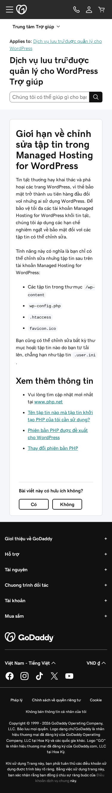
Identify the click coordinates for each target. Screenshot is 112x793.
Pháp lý (16, 700)
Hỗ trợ (12, 554)
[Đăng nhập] (89, 9)
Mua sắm (14, 616)
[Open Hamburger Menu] (7, 9)
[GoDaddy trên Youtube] (69, 679)
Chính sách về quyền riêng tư (56, 700)
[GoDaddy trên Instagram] (24, 679)
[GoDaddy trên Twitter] (54, 679)
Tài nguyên (16, 569)
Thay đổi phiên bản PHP (53, 448)
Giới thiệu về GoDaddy (28, 538)
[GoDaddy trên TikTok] (39, 679)
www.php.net (48, 401)
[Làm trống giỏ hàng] (101, 9)
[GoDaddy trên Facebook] (9, 679)
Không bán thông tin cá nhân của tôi (56, 712)
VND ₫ (93, 663)
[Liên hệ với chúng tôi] (76, 9)
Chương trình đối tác (26, 585)
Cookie (96, 700)
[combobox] (49, 97)
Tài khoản (15, 600)
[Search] (95, 97)
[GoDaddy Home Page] (29, 637)
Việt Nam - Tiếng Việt (27, 663)
